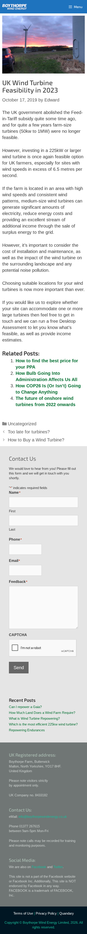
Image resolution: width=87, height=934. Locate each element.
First (12, 511)
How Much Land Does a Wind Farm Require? (42, 713)
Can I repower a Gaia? (25, 707)
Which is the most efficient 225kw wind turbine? (43, 724)
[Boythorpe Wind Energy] (14, 7)
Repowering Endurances (27, 730)
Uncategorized (22, 423)
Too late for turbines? (29, 431)
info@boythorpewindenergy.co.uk (43, 816)
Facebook (39, 867)
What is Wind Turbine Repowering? (34, 718)
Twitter (58, 867)
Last (12, 529)
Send (19, 667)
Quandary (66, 913)
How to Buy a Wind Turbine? (36, 439)
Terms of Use (23, 913)
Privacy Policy (46, 913)
